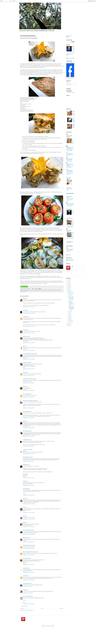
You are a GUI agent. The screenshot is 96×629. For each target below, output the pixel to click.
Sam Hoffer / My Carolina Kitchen (29, 400)
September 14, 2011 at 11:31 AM (28, 495)
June (69, 314)
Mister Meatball (69, 159)
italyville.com (69, 187)
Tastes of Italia (26, 99)
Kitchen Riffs (69, 209)
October (69, 295)
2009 (68, 325)
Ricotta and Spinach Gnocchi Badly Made (71, 303)
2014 (68, 286)
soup (22, 235)
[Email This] (35, 288)
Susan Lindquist (26, 411)
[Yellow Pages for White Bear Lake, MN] (70, 260)
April (69, 317)
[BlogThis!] (36, 288)
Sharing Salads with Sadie (74, 120)
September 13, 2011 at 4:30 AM (28, 446)
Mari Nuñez (25, 568)
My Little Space (26, 558)
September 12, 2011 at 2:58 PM (28, 390)
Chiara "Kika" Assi (26, 449)
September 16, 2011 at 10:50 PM (29, 503)
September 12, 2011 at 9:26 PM (28, 436)
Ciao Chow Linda (26, 431)
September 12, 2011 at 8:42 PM (28, 427)
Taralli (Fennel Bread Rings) (74, 113)
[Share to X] (38, 288)
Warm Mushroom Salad (74, 126)
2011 (68, 290)
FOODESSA (25, 464)
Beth (24, 522)
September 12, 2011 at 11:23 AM (28, 332)
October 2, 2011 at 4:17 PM (28, 586)
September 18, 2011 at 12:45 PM (29, 526)
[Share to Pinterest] (40, 288)
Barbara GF (25, 537)
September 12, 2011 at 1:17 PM (28, 368)
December (70, 292)
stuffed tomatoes (53, 290)
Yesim (24, 372)
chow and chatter (26, 583)
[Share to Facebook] (39, 288)
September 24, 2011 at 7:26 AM (28, 548)
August (69, 311)
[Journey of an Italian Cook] (70, 76)
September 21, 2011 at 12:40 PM (29, 534)
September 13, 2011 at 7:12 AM (28, 477)
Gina (24, 507)
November (70, 293)
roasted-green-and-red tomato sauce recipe (46, 66)
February (70, 320)
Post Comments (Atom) (29, 610)
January (69, 321)
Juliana (24, 481)
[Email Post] (33, 288)
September (70, 296)
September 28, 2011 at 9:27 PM (28, 572)
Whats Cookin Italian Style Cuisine (29, 551)
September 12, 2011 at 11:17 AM (28, 326)
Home (42, 608)
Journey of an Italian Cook (70, 62)
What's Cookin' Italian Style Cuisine (69, 136)
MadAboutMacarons (26, 457)
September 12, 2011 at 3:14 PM (28, 397)
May (69, 315)
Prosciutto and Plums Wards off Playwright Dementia (71, 308)
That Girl (24, 329)
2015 (68, 284)
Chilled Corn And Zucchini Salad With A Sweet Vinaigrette (70, 149)
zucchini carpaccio (24, 291)
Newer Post (22, 608)
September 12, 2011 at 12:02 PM (29, 342)
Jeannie (24, 310)
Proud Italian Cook (70, 147)
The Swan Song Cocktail (73, 212)
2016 (68, 283)
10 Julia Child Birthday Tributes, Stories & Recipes (70, 199)
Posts (69, 82)
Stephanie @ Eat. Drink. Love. (28, 378)
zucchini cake (58, 290)
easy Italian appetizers (26, 290)
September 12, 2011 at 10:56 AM (29, 313)
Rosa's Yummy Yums (27, 596)
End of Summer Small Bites (71, 298)
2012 (68, 289)
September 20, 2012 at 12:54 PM (29, 603)
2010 (68, 323)
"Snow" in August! (69, 250)
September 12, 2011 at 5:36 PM (28, 417)
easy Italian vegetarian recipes (35, 290)
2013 (68, 287)
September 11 (70, 300)
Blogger (52, 625)
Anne (24, 386)
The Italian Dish (69, 170)
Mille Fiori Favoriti (70, 249)
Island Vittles (25, 488)
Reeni (24, 421)
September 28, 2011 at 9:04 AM (28, 564)
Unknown (24, 316)
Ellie (24, 346)
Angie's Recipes (26, 362)
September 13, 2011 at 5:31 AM (28, 461)
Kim (23, 298)
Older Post (61, 608)
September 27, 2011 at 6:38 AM (28, 554)
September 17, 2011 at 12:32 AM (29, 512)
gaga (24, 516)
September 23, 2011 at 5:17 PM (28, 541)
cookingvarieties (26, 439)
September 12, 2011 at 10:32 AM (29, 306)
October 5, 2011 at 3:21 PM (28, 592)
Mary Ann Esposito (47, 69)
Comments (70, 84)
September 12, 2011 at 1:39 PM (28, 375)
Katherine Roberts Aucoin (28, 545)
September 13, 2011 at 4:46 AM (28, 453)
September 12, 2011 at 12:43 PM (29, 350)
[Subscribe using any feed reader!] (70, 58)
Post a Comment (25, 606)
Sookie (24, 589)
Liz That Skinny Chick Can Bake (29, 353)
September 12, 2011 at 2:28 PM (28, 382)
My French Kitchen (70, 203)
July (69, 312)
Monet (24, 498)
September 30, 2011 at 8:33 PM (28, 579)
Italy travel (42, 290)
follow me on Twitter (71, 92)
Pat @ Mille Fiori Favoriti (27, 530)
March (69, 318)
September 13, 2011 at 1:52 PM (28, 485)
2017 (68, 281)
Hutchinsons (25, 336)
